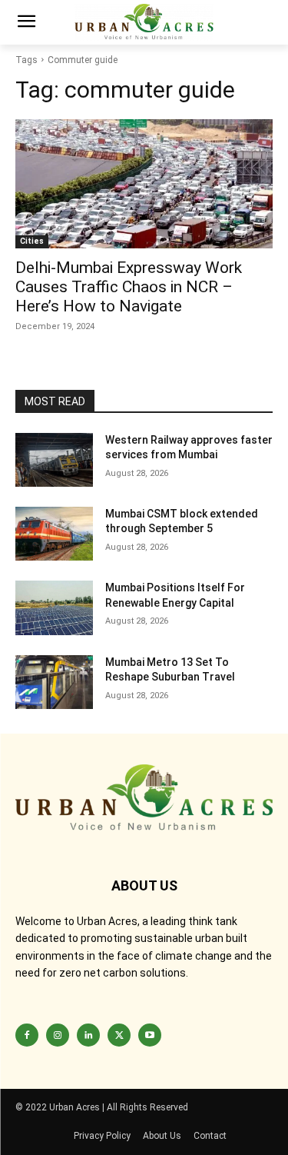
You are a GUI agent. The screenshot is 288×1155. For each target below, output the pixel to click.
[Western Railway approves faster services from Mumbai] (54, 460)
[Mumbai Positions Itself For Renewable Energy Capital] (54, 607)
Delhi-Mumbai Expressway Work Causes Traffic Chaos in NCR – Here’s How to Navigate (128, 286)
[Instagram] (57, 1035)
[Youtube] (149, 1035)
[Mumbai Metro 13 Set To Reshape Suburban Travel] (54, 682)
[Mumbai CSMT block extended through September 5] (54, 534)
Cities (32, 241)
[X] (119, 1035)
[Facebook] (26, 1035)
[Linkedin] (88, 1035)
